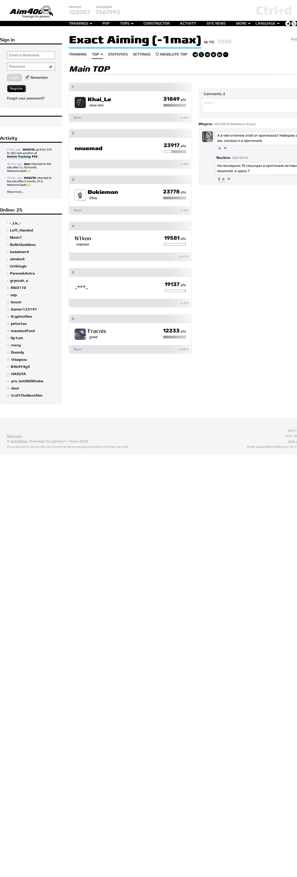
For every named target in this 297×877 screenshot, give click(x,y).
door (27, 164)
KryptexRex (21, 316)
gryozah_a (19, 280)
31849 (174, 99)
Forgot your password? (26, 98)
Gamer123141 (24, 309)
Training (78, 54)
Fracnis (97, 331)
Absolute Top (173, 54)
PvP (106, 23)
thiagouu (19, 359)
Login (14, 77)
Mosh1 (16, 237)
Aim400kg (19, 441)
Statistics (118, 54)
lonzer (16, 302)
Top (95, 54)
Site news (216, 23)
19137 (175, 284)
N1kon (83, 238)
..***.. (81, 287)
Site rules (14, 436)
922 (35, 156)
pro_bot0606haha (27, 381)
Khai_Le (99, 99)
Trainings (78, 23)
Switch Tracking (18, 156)
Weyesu (205, 124)
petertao (19, 324)
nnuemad (88, 148)
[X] (201, 54)
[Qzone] (213, 54)
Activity (188, 23)
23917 (175, 145)
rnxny (16, 345)
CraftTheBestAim (26, 395)
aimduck (17, 259)
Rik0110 (18, 288)
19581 (175, 238)
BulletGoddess (23, 245)
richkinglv (18, 266)
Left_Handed (21, 230)
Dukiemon (103, 192)
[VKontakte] (207, 54)
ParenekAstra (22, 273)
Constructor (156, 23)
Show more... (15, 191)
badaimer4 (19, 252)
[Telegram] (195, 54)
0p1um (17, 338)
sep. (14, 295)
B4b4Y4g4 (20, 367)
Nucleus (223, 158)
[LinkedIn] (219, 54)
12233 (174, 331)
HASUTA (29, 149)
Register (16, 88)
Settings (141, 54)
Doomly (17, 352)
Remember (39, 77)
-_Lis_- (15, 223)
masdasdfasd (23, 331)
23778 (174, 192)
